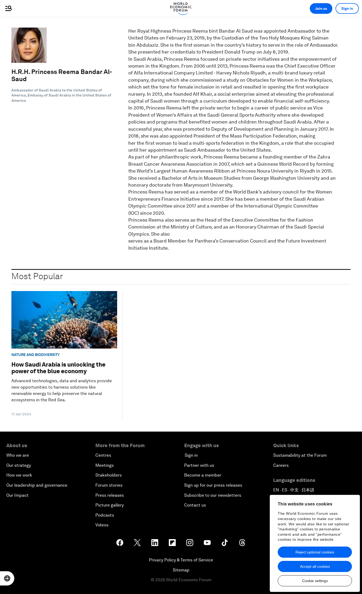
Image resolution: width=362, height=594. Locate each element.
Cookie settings (315, 581)
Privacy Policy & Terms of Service (181, 559)
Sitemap (181, 570)
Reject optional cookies (314, 552)
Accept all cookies (315, 566)
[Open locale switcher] (7, 578)
